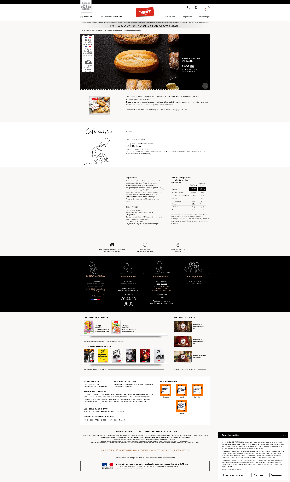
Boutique (141, 401)
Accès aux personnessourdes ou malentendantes (161, 302)
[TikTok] (134, 299)
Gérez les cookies (149, 435)
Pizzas (86, 397)
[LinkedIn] (131, 304)
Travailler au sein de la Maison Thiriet (194, 283)
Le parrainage (102, 386)
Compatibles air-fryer (105, 394)
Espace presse (198, 435)
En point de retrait (90, 386)
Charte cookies (159, 435)
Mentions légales (125, 435)
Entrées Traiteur (126, 394)
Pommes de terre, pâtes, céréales (95, 399)
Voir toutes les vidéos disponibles (185, 369)
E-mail (161, 298)
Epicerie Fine (118, 401)
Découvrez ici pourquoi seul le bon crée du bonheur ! (95, 284)
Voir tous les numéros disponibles (95, 369)
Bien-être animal (177, 435)
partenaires (271, 442)
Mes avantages (204, 17)
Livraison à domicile (145, 384)
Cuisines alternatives (105, 401)
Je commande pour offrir (123, 386)
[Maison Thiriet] (145, 12)
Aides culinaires (113, 399)
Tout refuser (259, 475)
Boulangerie (107, 31)
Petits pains (117, 31)
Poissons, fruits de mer (121, 397)
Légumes (146, 397)
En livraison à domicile (91, 384)
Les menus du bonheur (111, 17)
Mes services (170, 17)
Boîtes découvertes (130, 401)
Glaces (127, 399)
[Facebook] (123, 299)
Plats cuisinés (107, 397)
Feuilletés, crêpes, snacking (142, 394)
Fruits (122, 399)
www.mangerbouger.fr (177, 450)
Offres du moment (90, 394)
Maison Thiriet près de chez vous (128, 283)
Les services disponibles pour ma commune (102, 435)
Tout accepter (276, 475)
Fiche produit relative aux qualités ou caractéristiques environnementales (148, 437)
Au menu (87, 412)
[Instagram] (128, 299)
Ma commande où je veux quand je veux (128, 289)
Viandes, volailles (136, 397)
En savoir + (122, 420)
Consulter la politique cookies (232, 469)
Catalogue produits (137, 435)
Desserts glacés (136, 399)
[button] (196, 8)
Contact (206, 435)
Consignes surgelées (130, 384)
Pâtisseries (146, 399)
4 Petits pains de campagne (132, 31)
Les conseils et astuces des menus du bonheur (108, 412)
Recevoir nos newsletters (114, 341)
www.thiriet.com (257, 442)
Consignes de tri (188, 435)
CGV (117, 435)
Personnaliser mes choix (233, 475)
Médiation (168, 435)
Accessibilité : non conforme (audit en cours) (113, 437)
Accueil (82, 31)
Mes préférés (187, 17)
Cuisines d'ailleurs (95, 397)
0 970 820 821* (161, 284)
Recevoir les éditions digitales (94, 341)
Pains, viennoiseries (94, 31)
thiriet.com (85, 435)
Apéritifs (117, 394)
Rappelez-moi (161, 295)
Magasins (117, 384)
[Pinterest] (126, 304)
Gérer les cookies (276, 460)
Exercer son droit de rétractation (180, 437)
